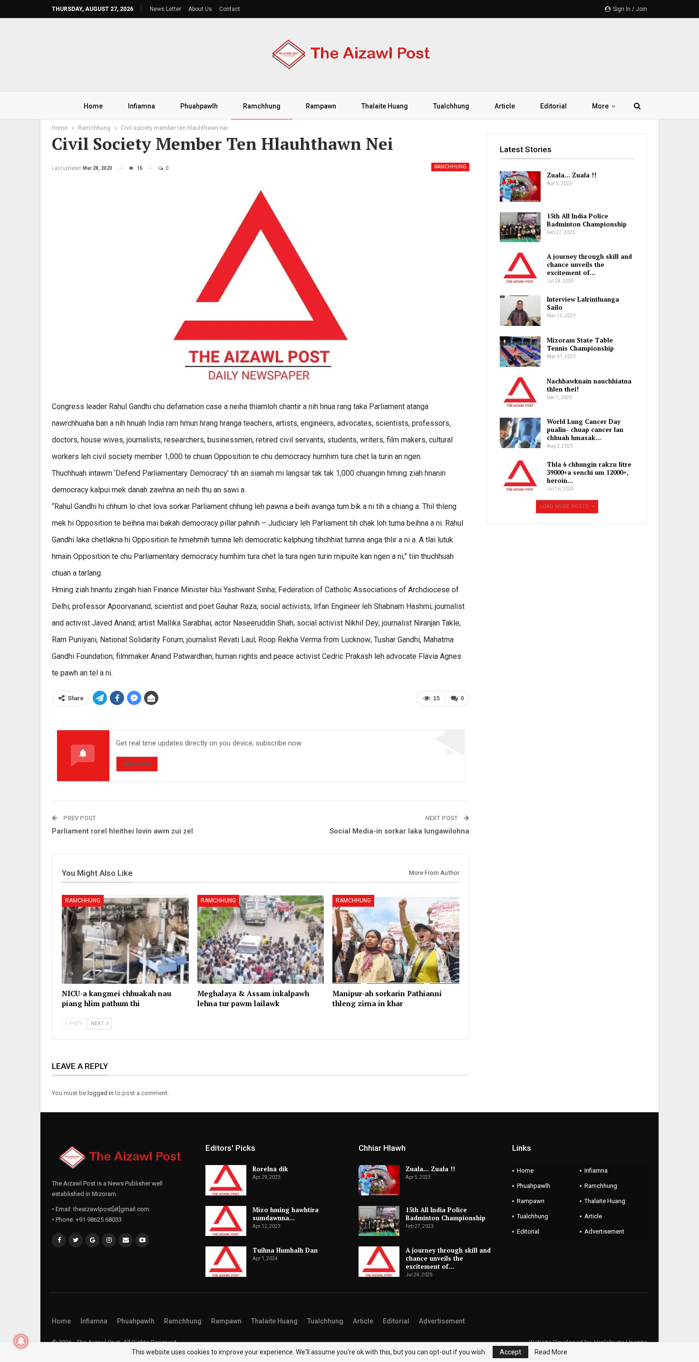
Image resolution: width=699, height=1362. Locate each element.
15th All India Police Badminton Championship (587, 220)
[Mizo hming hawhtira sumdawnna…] (225, 1221)
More (600, 106)
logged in (100, 1093)
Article (505, 106)
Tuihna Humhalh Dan (285, 1250)
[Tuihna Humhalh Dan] (225, 1261)
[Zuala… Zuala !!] (520, 186)
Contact (229, 9)
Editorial (553, 106)
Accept (510, 1352)
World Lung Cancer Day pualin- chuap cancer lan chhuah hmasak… (585, 429)
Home (93, 106)
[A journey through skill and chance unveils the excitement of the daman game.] (520, 268)
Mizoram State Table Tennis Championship (580, 344)
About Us (200, 9)
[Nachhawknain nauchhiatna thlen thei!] (520, 392)
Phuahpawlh (199, 106)
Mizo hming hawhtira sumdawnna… (285, 1213)
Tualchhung (451, 106)
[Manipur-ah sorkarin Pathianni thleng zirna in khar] (395, 939)
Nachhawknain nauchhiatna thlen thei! (589, 385)
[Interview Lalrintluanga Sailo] (520, 310)
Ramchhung (262, 106)
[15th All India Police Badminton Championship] (520, 227)
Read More (550, 1352)
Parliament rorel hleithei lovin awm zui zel (122, 831)
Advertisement (604, 1231)
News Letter (165, 9)
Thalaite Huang (384, 106)
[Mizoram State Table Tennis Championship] (520, 351)
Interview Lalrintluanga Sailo (583, 303)
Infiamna (141, 106)
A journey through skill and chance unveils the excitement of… (589, 264)
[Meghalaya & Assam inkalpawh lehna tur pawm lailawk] (260, 939)
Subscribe (137, 764)
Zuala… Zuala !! (571, 175)
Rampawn (321, 106)
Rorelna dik (270, 1169)
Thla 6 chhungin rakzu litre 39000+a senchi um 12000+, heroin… (589, 472)
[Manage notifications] (21, 1341)
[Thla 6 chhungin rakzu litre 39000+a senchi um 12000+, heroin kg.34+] (520, 476)
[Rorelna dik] (225, 1180)
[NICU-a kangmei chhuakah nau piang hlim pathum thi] (125, 939)
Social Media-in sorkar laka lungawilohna (399, 831)
